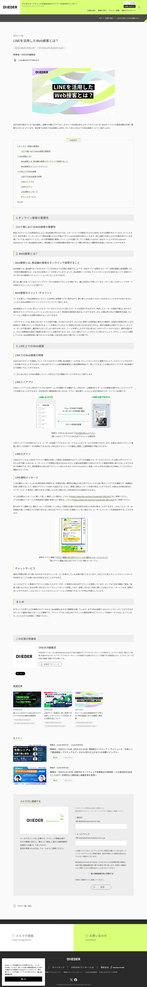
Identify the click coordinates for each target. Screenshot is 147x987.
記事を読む (91, 10)
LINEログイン (26, 186)
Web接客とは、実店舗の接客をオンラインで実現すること (44, 161)
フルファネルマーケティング (24, 48)
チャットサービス (28, 196)
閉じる (23, 979)
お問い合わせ (129, 6)
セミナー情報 (114, 10)
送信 (102, 887)
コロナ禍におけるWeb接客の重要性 (36, 151)
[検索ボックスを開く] (142, 7)
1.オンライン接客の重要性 (28, 146)
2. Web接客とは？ (24, 156)
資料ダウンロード (129, 10)
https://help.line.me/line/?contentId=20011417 (91, 496)
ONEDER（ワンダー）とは (82, 967)
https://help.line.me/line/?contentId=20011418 (94, 499)
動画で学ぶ (102, 10)
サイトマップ (58, 967)
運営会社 (105, 967)
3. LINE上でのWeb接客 (26, 171)
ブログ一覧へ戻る (24, 906)
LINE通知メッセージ (29, 191)
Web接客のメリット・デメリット (34, 166)
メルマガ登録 (129, 3)
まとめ (20, 201)
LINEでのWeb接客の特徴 (31, 176)
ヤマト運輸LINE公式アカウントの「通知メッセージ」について (82, 557)
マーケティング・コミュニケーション (51, 48)
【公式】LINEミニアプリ (85, 433)
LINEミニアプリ (27, 181)
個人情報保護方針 (86, 865)
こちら (21, 615)
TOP (100, 18)
